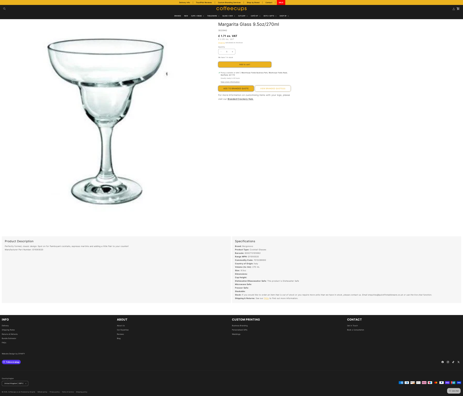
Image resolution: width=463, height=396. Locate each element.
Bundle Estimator (9, 338)
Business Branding (240, 326)
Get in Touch (352, 326)
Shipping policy (81, 392)
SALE (281, 2)
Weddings (236, 334)
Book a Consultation (355, 330)
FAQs (266, 298)
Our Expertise (123, 330)
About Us (121, 326)
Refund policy (42, 392)
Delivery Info (184, 2)
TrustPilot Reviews (204, 2)
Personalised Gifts (239, 330)
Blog (119, 338)
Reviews (120, 334)
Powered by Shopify (28, 392)
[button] (4, 8)
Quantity (221, 47)
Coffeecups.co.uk (14, 392)
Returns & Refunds (10, 334)
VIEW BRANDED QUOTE (272, 88)
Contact (269, 2)
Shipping (221, 43)
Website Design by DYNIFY (13, 354)
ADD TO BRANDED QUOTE (236, 88)
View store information (230, 82)
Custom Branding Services (229, 2)
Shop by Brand (253, 2)
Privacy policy (55, 392)
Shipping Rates (8, 330)
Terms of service (68, 392)
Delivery (5, 326)
